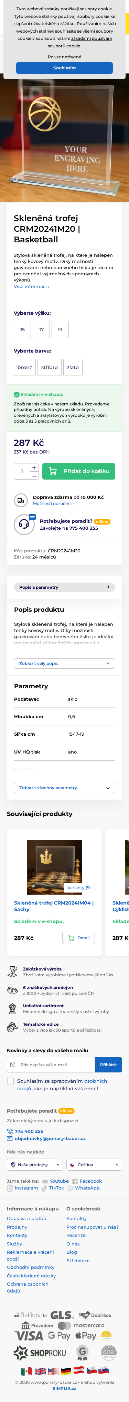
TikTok (56, 1188)
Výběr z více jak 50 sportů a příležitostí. (63, 1030)
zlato (73, 367)
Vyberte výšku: (32, 313)
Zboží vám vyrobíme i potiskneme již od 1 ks (68, 974)
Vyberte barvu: (32, 351)
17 (41, 329)
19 (60, 329)
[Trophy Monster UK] (40, 1371)
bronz (25, 367)
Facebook (91, 1181)
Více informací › (32, 286)
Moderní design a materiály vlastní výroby (66, 1011)
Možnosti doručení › (53, 503)
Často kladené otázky (31, 1275)
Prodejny (17, 1227)
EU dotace (78, 1260)
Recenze (76, 1235)
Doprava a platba (26, 1218)
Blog (71, 1252)
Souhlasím (64, 67)
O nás (73, 1243)
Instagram (26, 1188)
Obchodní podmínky (30, 1267)
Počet (22, 471)
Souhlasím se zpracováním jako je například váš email (62, 1085)
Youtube (59, 1181)
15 (22, 329)
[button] (64, 663)
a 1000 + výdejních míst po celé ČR (58, 993)
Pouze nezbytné (64, 56)
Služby (14, 1243)
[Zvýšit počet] (34, 467)
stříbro (49, 367)
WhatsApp (87, 1188)
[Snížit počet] (34, 475)
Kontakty (17, 1235)
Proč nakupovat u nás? (92, 1227)
